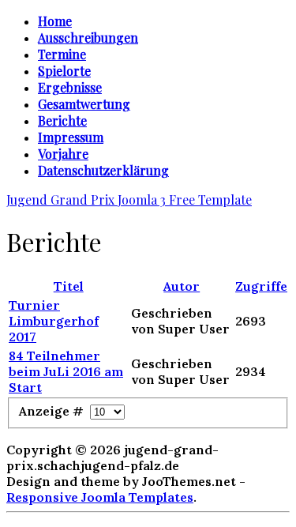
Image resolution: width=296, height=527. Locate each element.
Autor (181, 286)
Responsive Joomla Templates (99, 497)
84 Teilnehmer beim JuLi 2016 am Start (66, 371)
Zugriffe (261, 286)
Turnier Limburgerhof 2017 (54, 320)
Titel (69, 286)
